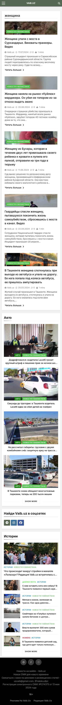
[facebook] (21, 523)
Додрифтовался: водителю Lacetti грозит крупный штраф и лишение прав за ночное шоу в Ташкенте (31, 363)
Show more (31, 501)
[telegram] (7, 523)
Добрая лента (29, 582)
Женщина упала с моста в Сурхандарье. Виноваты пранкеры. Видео (28, 42)
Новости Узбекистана (18, 32)
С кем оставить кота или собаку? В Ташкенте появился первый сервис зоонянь (40, 588)
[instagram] (14, 523)
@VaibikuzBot (41, 681)
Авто (17, 355)
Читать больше (13, 69)
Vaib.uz (10, 52)
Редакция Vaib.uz (43, 700)
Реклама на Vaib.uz (20, 700)
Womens (26, 638)
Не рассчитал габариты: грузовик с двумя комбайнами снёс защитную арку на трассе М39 (31, 450)
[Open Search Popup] (59, 3)
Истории (8, 567)
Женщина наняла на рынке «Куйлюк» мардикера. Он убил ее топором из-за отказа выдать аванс (31, 97)
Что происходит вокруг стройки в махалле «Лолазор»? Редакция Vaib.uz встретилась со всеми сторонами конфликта (30, 575)
